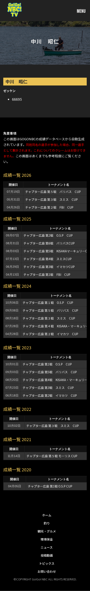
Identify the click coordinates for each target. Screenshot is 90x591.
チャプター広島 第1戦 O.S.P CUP (47, 364)
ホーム (46, 515)
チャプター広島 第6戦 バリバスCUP (49, 243)
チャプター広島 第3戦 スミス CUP (48, 387)
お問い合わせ (47, 571)
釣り (47, 523)
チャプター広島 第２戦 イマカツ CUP (50, 334)
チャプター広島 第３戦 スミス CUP (51, 199)
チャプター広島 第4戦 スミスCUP (47, 259)
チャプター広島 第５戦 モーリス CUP (51, 456)
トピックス (46, 563)
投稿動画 (47, 555)
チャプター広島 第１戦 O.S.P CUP (49, 302)
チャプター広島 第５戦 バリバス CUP (53, 191)
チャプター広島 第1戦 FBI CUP (46, 274)
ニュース (47, 547)
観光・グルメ (47, 531)
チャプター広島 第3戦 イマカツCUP (49, 267)
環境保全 (47, 539)
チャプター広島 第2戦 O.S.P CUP (49, 235)
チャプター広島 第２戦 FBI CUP (49, 207)
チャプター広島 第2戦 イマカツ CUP (49, 395)
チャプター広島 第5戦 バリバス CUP (49, 372)
